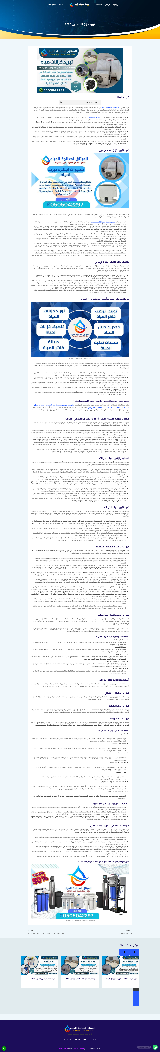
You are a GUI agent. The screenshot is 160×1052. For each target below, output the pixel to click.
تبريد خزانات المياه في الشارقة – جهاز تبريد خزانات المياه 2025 (46, 932)
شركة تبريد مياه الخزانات (116, 507)
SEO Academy (63, 1048)
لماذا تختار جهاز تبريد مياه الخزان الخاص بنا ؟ (111, 636)
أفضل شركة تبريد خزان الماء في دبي (103, 221)
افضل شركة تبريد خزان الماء (111, 107)
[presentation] (120, 965)
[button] (155, 1047)
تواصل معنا (52, 4)
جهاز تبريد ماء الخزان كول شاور (113, 615)
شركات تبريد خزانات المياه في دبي (112, 262)
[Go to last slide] (134, 952)
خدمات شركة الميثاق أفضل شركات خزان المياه (105, 299)
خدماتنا (85, 1039)
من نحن (107, 4)
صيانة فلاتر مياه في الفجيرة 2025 (43, 978)
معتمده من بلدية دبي (93, 117)
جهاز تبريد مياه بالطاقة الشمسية (112, 546)
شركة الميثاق (79, 1048)
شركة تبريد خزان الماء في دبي (114, 150)
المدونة (61, 4)
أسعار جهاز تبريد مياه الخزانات (114, 458)
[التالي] (124, 952)
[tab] (136, 989)
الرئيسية (116, 4)
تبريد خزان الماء (121, 97)
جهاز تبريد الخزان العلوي (117, 693)
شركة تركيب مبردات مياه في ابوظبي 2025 (81, 978)
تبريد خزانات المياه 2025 (125, 932)
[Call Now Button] (4, 1048)
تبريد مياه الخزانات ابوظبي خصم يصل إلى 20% (121, 978)
